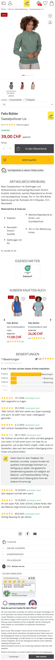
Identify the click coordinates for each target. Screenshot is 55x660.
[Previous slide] (3, 89)
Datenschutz (47, 652)
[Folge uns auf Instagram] (20, 534)
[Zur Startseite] (27, 3)
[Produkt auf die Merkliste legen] (50, 15)
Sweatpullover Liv (37, 9)
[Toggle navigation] (3, 3)
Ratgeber (31, 99)
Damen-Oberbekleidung (17, 9)
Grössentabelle (15, 99)
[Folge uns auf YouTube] (35, 534)
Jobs (13, 566)
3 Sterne (4, 382)
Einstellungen (14, 656)
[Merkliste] (45, 3)
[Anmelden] (10, 3)
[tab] (23, 75)
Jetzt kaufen (29, 160)
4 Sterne (4, 378)
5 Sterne (4, 374)
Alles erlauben (41, 656)
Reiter (3, 9)
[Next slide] (51, 89)
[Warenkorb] (52, 3)
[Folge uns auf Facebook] (27, 534)
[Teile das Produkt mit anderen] (50, 22)
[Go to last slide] (4, 319)
